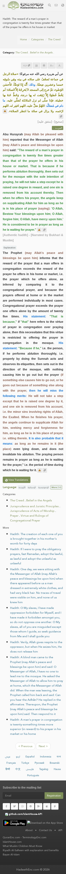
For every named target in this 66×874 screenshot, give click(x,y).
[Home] (3, 5)
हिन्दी (8, 769)
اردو (18, 756)
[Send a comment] (5, 111)
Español (29, 756)
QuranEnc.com (11, 837)
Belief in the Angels (41, 52)
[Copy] (61, 116)
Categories (37, 39)
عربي (7, 756)
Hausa (57, 769)
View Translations (18, 479)
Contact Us (45, 830)
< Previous (25, 746)
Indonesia (45, 756)
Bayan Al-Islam (11, 854)
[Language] (62, 5)
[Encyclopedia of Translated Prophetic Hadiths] (25, 5)
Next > (43, 746)
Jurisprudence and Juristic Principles (34, 506)
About (29, 830)
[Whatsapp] (22, 806)
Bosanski (55, 762)
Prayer (14, 515)
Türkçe (25, 762)
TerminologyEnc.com (34, 837)
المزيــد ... (57, 128)
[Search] (49, 5)
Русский (39, 762)
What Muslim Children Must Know (22, 846)
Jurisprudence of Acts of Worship (32, 511)
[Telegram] (30, 806)
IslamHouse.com (12, 841)
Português (33, 775)
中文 (18, 769)
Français (11, 762)
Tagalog (43, 769)
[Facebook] (6, 806)
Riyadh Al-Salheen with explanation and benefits (31, 850)
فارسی (30, 769)
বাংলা (59, 756)
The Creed (54, 39)
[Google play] (38, 806)
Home (23, 39)
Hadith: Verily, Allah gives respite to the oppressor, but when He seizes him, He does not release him (36, 646)
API (60, 830)
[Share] (36, 65)
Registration (54, 795)
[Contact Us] (56, 5)
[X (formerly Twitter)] (14, 806)
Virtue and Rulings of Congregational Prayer (29, 518)
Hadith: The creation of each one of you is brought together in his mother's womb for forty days (36, 538)
